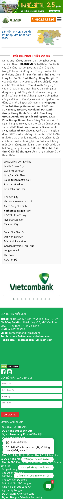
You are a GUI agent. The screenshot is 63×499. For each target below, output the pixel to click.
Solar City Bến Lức (14, 232)
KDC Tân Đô (10, 259)
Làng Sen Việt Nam (15, 175)
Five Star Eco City (13, 219)
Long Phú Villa (12, 250)
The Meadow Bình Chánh (18, 201)
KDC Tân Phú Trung (15, 215)
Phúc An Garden (13, 184)
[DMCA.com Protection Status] (10, 367)
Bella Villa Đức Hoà (15, 189)
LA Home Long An (14, 170)
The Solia (9, 255)
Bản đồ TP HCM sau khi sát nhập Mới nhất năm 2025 (16, 35)
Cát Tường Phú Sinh (15, 206)
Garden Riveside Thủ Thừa (19, 246)
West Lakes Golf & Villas (17, 161)
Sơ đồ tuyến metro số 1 (17, 180)
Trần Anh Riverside (15, 241)
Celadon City (11, 224)
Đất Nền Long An (13, 236)
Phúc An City (11, 197)
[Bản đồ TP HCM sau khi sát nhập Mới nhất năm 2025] (48, 37)
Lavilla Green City (14, 166)
